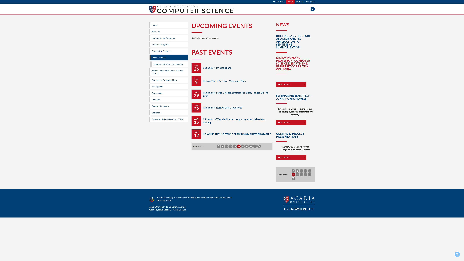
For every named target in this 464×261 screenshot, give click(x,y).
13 (227, 146)
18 (247, 146)
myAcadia (310, 2)
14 (231, 146)
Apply (290, 2)
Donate (299, 2)
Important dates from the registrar (168, 64)
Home (154, 25)
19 (251, 146)
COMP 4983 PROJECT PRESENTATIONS (290, 135)
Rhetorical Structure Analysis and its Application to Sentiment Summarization (293, 41)
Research (156, 99)
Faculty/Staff (157, 86)
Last (259, 146)
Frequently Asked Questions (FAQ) (167, 119)
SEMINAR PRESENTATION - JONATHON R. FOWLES (294, 97)
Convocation (157, 93)
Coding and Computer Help (164, 80)
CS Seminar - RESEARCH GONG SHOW (222, 107)
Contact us (156, 112)
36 (301, 174)
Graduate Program (160, 44)
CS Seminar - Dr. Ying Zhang (217, 67)
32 (305, 171)
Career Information (160, 106)
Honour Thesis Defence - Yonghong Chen (224, 81)
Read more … (285, 84)
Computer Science (196, 10)
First (218, 146)
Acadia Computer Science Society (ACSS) (167, 72)
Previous (222, 146)
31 (301, 171)
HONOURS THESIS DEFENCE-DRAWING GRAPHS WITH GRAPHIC (237, 134)
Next (255, 146)
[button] (313, 9)
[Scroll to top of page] (457, 254)
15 (235, 146)
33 (309, 171)
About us (156, 31)
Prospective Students (161, 51)
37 (305, 174)
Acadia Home (278, 2)
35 (297, 174)
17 (243, 146)
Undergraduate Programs (163, 38)
